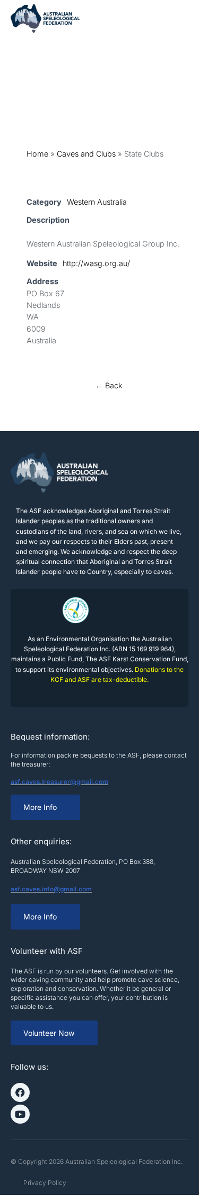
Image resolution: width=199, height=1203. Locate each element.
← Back (109, 385)
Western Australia (97, 201)
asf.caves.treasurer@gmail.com (59, 782)
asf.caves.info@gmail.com (51, 889)
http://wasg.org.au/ (96, 263)
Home (37, 153)
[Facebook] (20, 1092)
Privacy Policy (44, 1183)
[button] (180, 19)
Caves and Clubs (86, 153)
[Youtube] (20, 1114)
